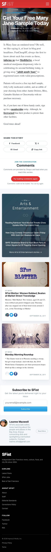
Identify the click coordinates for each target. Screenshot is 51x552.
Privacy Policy (7, 543)
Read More (42, 431)
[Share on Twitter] (11, 315)
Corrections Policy (9, 504)
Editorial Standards (9, 500)
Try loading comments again (25, 179)
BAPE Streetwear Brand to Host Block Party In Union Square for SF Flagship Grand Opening (25, 243)
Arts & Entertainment (16, 13)
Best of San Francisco (10, 481)
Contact (5, 508)
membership (17, 109)
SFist (6, 454)
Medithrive (26, 60)
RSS (3, 528)
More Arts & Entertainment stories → (25, 252)
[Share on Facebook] (15, 315)
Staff (4, 497)
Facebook (6, 520)
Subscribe (25, 409)
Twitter (4, 524)
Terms (4, 547)
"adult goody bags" (26, 72)
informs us (9, 60)
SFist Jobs (6, 477)
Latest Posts (7, 473)
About (4, 493)
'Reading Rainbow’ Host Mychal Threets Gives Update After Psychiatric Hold (25, 223)
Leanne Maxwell (37, 13)
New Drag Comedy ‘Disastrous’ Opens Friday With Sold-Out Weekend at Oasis (25, 233)
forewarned (9, 112)
